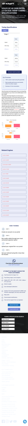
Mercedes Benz (6, 344)
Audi (3, 339)
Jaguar (4, 352)
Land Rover (5, 350)
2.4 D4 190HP (6, 187)
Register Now (14, 305)
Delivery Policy (6, 398)
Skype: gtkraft (6, 381)
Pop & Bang (5, 364)
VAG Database (6, 375)
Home (3, 15)
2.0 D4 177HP (6, 169)
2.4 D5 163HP (6, 192)
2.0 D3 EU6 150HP (7, 164)
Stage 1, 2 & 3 (6, 360)
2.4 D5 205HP (6, 206)
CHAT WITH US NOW (14, 265)
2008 (25, 15)
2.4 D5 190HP (6, 201)
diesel (3, 17)
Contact (4, 387)
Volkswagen (5, 346)
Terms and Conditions (8, 396)
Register (4, 391)
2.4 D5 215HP (6, 210)
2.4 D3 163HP (6, 178)
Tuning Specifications (10, 15)
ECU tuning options (7, 377)
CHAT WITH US (14, 309)
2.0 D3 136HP (6, 155)
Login (3, 389)
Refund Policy (6, 400)
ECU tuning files (6, 373)
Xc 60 (21, 15)
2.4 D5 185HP (6, 196)
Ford (3, 349)
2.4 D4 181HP (6, 183)
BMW (3, 341)
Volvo (17, 15)
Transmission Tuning (8, 365)
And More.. (5, 356)
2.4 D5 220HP (6, 215)
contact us (16, 109)
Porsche (4, 347)
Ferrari (3, 342)
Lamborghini (5, 355)
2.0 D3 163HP (6, 160)
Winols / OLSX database (9, 362)
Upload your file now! (14, 72)
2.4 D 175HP (5, 173)
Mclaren (4, 353)
